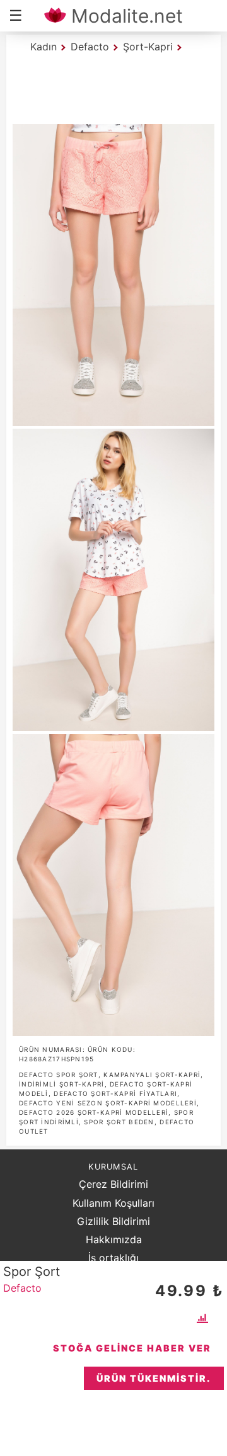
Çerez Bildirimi (113, 1184)
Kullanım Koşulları (113, 1203)
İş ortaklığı (113, 1257)
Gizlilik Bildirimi (113, 1221)
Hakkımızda (114, 1239)
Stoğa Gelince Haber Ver (132, 1348)
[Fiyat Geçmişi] (204, 1318)
